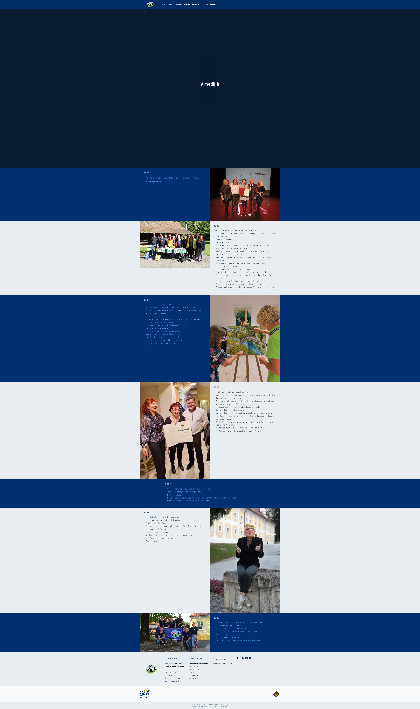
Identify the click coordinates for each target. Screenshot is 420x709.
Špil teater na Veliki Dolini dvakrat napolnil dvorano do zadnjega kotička (245, 395)
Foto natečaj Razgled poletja (227, 625)
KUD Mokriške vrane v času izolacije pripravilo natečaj (237, 631)
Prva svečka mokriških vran (156, 529)
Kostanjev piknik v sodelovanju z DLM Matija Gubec (188, 501)
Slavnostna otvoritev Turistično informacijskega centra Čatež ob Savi (243, 251)
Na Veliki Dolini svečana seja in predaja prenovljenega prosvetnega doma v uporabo (201, 498)
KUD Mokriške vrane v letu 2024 (158, 304)
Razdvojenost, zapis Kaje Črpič (158, 328)
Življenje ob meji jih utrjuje (157, 532)
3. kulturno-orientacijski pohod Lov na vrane (234, 392)
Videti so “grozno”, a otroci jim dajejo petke (184, 492)
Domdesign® (201, 706)
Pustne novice (221, 634)
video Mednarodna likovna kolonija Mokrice (163, 331)
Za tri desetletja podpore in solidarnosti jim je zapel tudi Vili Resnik (244, 272)
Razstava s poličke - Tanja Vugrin (229, 254)
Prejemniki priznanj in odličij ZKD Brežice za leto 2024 (238, 230)
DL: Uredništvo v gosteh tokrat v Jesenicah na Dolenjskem (169, 535)
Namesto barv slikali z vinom (227, 266)
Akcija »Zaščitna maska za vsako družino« (232, 628)
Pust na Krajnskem (175, 495)
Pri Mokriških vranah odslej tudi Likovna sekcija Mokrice (238, 431)
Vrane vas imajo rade (224, 239)
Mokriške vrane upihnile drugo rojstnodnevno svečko (189, 489)
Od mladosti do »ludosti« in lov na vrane (162, 517)
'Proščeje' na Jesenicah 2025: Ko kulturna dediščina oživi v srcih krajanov (245, 287)
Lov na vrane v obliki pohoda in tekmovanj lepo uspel (238, 269)
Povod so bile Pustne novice (227, 637)
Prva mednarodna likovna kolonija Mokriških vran (166, 325)
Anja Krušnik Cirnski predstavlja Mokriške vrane (165, 334)
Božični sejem (151, 346)
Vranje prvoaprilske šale (155, 523)
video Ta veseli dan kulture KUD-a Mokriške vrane (166, 340)
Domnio (222, 706)
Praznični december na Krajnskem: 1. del (162, 337)
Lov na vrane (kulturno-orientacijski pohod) (163, 520)
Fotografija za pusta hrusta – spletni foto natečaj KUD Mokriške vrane (174, 526)
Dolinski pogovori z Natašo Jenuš (229, 398)
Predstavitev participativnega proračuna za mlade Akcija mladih (172, 307)
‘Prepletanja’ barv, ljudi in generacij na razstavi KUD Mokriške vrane (243, 281)
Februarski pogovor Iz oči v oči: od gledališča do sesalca (238, 407)
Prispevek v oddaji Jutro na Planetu (160, 343)
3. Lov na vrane (152, 316)
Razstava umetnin (223, 242)
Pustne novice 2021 (153, 541)
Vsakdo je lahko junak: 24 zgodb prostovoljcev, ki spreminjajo (240, 284)
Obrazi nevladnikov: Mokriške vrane (230, 410)
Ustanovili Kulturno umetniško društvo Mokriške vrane (238, 640)
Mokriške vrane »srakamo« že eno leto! (161, 538)
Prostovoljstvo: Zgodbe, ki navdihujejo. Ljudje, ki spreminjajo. (241, 263)
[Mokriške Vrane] (150, 4)
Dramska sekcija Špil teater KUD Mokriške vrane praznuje (239, 428)
